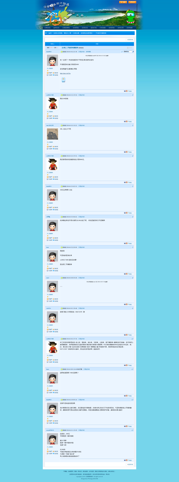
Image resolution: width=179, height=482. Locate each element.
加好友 (56, 73)
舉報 (130, 91)
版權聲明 (70, 471)
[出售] (64, 47)
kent (47, 247)
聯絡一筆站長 (78, 471)
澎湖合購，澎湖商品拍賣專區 (83, 33)
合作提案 (91, 471)
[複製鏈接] (81, 47)
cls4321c (48, 308)
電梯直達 (126, 51)
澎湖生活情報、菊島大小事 (62, 33)
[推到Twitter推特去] (128, 91)
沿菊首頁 (47, 28)
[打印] (128, 47)
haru (47, 369)
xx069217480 (50, 95)
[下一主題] (131, 47)
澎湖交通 (121, 28)
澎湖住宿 (85, 28)
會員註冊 (51, 125)
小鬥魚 (48, 217)
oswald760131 (50, 430)
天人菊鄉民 (50, 68)
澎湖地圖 (129, 28)
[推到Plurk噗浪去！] (126, 91)
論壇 (50, 33)
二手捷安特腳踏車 (100, 33)
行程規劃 (103, 28)
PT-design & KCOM (93, 478)
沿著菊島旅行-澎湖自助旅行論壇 (46, 33)
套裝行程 (94, 28)
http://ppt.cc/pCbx (65, 73)
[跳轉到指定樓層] (133, 51)
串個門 (50, 73)
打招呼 (50, 75)
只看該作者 (81, 51)
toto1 (47, 278)
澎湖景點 (76, 28)
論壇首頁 (56, 28)
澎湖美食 (112, 28)
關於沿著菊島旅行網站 (101, 471)
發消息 (56, 75)
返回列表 (130, 39)
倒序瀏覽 (88, 51)
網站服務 (85, 471)
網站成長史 (111, 471)
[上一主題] (129, 47)
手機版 (65, 471)
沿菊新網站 (66, 28)
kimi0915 (48, 51)
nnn (47, 125)
